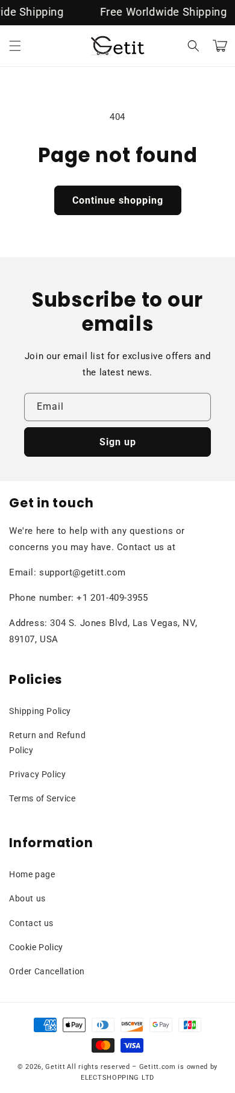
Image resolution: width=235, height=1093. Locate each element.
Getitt (55, 1067)
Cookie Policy (36, 947)
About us (27, 898)
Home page (32, 874)
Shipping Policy (40, 711)
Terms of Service (42, 798)
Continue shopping (117, 200)
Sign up (117, 442)
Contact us (31, 923)
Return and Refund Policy (47, 742)
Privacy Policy (37, 774)
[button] (15, 46)
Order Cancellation (47, 971)
